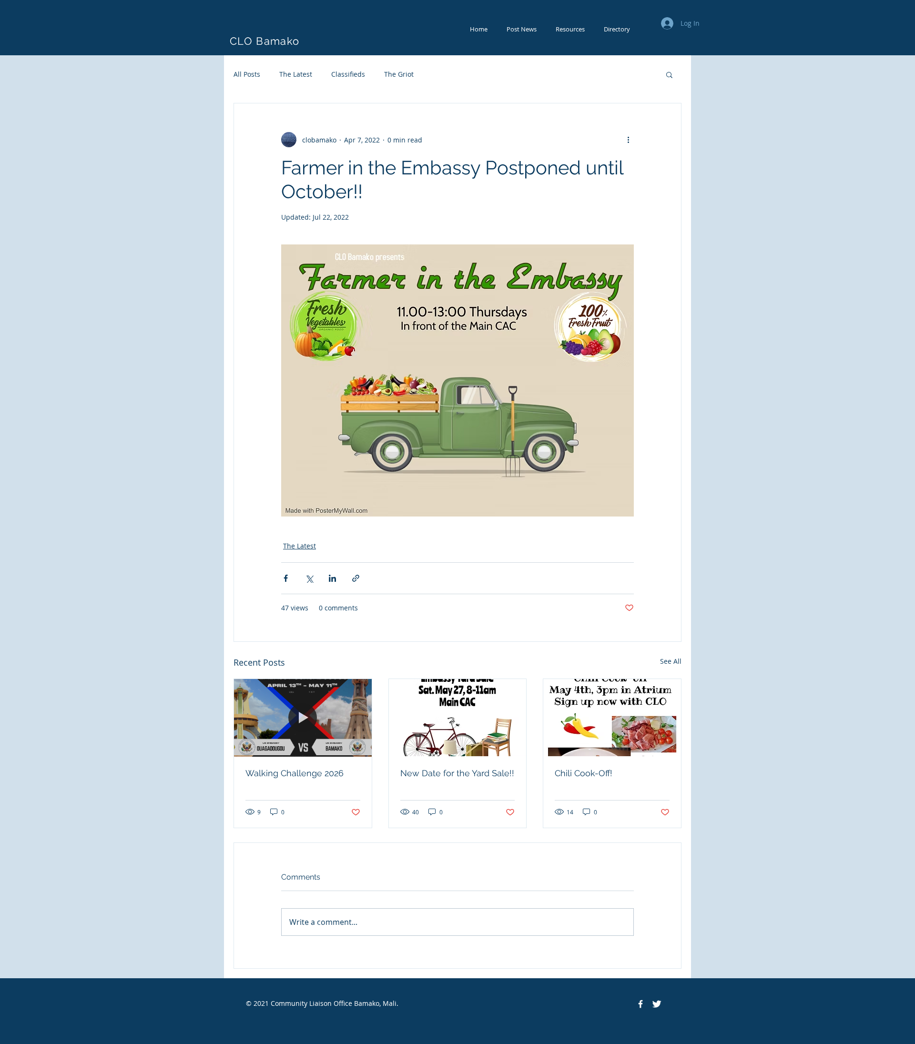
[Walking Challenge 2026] (303, 717)
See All (670, 661)
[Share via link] (355, 578)
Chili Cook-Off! (583, 773)
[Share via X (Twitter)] (309, 578)
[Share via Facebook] (285, 578)
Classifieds (348, 74)
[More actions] (628, 139)
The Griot (399, 74)
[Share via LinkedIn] (332, 578)
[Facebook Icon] (640, 1004)
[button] (669, 74)
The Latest (295, 74)
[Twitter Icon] (656, 1004)
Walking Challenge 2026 (294, 773)
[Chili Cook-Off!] (612, 717)
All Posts (247, 74)
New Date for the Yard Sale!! (457, 773)
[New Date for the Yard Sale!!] (458, 717)
